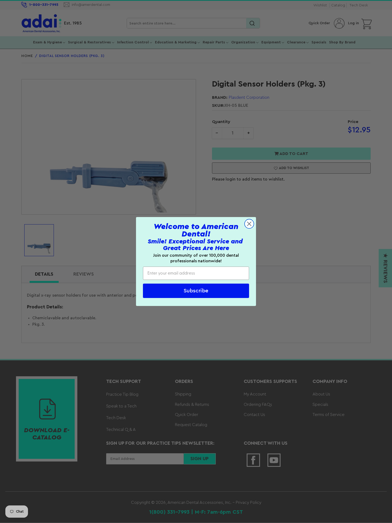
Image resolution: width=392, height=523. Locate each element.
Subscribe (196, 290)
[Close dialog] (249, 223)
